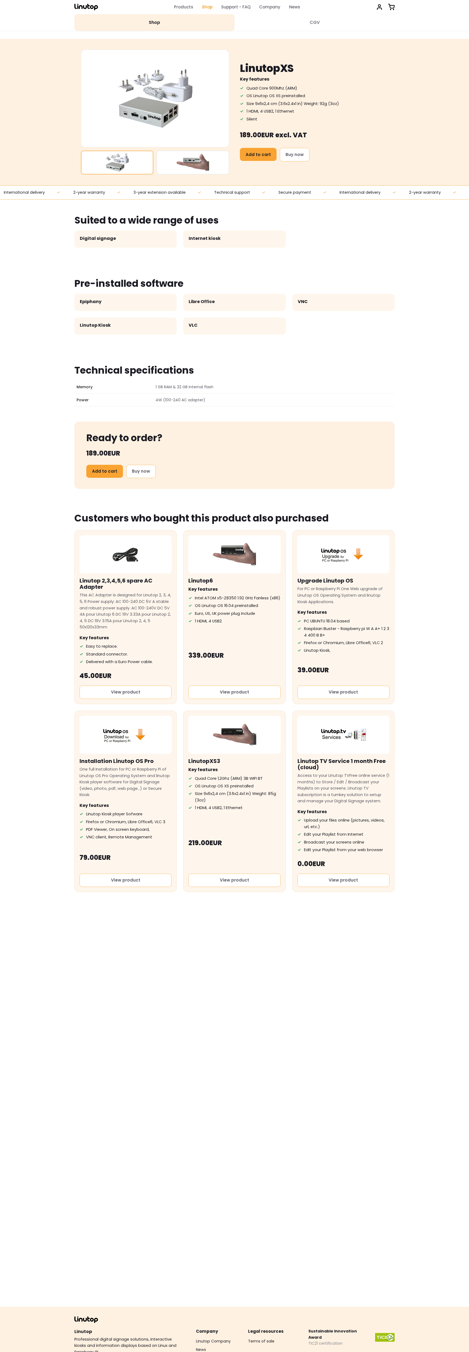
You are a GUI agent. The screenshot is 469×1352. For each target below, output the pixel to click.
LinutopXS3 (204, 761)
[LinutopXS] (117, 162)
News (294, 7)
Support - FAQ (236, 7)
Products (183, 7)
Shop (207, 7)
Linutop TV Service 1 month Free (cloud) (341, 764)
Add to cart (258, 154)
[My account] (379, 7)
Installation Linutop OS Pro (117, 761)
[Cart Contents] (391, 7)
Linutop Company (213, 1341)
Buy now (295, 154)
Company (269, 7)
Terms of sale (261, 1341)
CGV (315, 22)
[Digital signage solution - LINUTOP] (86, 7)
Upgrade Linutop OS (325, 580)
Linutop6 (200, 580)
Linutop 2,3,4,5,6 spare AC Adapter (116, 584)
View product (125, 692)
